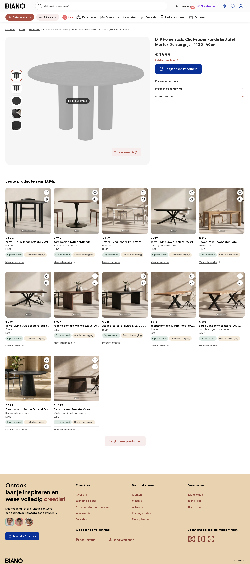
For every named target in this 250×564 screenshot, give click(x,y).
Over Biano (84, 485)
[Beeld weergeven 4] (16, 113)
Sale (70, 17)
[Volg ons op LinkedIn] (211, 539)
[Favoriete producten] (232, 6)
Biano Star (194, 506)
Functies (81, 519)
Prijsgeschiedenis (166, 81)
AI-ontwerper (208, 6)
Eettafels (200, 17)
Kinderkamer (89, 17)
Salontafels (129, 17)
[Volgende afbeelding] (48, 210)
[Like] (46, 192)
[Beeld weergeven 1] (16, 75)
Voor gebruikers (143, 485)
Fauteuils (151, 17)
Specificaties (164, 96)
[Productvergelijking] (224, 6)
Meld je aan (195, 494)
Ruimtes (48, 17)
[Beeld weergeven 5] (16, 125)
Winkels (137, 500)
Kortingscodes (185, 7)
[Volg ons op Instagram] (191, 539)
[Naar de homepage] (17, 6)
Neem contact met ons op (93, 506)
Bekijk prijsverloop (165, 60)
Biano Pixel (195, 500)
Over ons (81, 494)
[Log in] (241, 6)
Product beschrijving (168, 88)
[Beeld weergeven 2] (16, 88)
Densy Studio (140, 519)
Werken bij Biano (86, 500)
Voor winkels (197, 485)
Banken (110, 17)
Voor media (83, 513)
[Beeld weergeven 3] (16, 100)
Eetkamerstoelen (175, 17)
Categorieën (20, 17)
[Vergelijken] (46, 199)
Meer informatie (14, 262)
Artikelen (138, 506)
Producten (85, 539)
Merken (137, 494)
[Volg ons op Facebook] (201, 539)
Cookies (239, 560)
